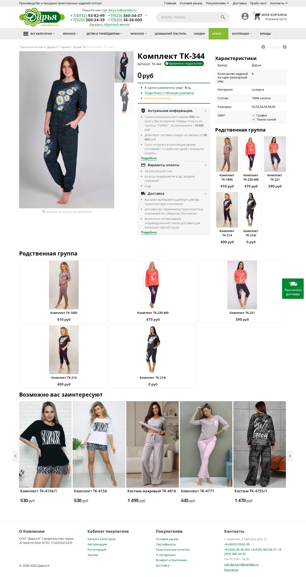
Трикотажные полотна (173, 549)
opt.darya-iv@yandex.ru (119, 10)
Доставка (239, 3)
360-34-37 (125, 16)
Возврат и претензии (171, 560)
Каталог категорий (101, 539)
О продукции (165, 555)
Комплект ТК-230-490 (251, 177)
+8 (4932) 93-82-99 (237, 544)
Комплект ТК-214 (227, 233)
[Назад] (263, 47)
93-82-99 (87, 16)
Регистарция (96, 549)
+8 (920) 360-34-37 (263, 549)
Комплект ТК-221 (274, 177)
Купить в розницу (158, 98)
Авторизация (97, 544)
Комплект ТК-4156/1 (38, 491)
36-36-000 (125, 20)
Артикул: (143, 64)
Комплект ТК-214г (250, 233)
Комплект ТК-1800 (227, 177)
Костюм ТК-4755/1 (251, 491)
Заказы (92, 555)
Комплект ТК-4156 (90, 491)
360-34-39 (87, 20)
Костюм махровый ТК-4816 (151, 491)
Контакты (277, 3)
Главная (170, 3)
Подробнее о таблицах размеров (169, 93)
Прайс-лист (258, 3)
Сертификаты (166, 544)
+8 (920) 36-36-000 (237, 549)
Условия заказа (191, 3)
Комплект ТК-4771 (197, 491)
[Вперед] (285, 47)
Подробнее (149, 158)
